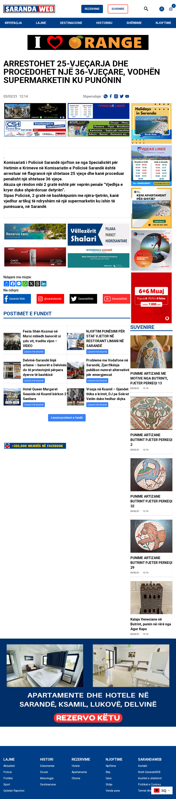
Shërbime (134, 23)
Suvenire (118, 8)
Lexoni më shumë (33, 351)
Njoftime (163, 23)
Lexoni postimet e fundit (67, 417)
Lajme (41, 23)
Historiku (104, 23)
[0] (171, 9)
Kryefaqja (13, 23)
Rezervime (92, 8)
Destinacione (71, 23)
